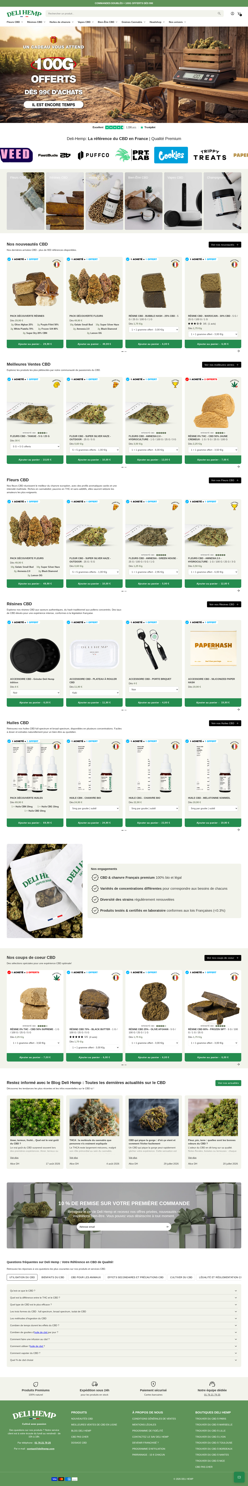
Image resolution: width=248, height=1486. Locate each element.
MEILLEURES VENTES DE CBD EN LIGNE (94, 1424)
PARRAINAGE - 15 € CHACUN (148, 1454)
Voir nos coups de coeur (220, 958)
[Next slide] (238, 201)
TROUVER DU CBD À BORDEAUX (213, 1448)
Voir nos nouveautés (222, 244)
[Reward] (239, 1477)
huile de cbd (41, 1332)
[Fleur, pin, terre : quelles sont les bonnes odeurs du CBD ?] (213, 1132)
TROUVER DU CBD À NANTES (212, 1454)
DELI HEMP (187, 1479)
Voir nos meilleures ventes (219, 364)
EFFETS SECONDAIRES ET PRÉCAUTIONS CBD (136, 1277)
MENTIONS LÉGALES (144, 1424)
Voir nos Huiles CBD (222, 723)
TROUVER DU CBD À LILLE (210, 1430)
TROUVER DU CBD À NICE (210, 1460)
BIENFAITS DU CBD (53, 1277)
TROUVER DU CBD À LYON (210, 1436)
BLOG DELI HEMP (81, 1430)
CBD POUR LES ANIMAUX (86, 1277)
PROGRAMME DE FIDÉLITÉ (147, 1430)
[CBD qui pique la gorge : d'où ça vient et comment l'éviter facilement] (153, 1132)
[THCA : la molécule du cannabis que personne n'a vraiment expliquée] (94, 1132)
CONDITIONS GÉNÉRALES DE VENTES (154, 1418)
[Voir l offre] (124, 75)
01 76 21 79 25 (212, 1394)
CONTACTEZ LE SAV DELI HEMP (150, 1436)
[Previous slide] (10, 201)
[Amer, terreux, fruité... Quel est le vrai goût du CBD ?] (35, 1132)
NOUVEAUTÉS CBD (82, 1418)
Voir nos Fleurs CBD (222, 480)
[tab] (121, 121)
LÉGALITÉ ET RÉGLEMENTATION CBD (221, 1277)
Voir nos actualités (228, 1083)
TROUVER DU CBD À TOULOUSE (213, 1442)
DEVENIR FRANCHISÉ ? (145, 1442)
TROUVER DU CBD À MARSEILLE (213, 1424)
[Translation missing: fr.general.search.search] (219, 13)
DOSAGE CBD (79, 1442)
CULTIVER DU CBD (181, 1277)
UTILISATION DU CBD (22, 1277)
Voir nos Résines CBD (221, 604)
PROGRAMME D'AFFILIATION (148, 1448)
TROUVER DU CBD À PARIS (210, 1418)
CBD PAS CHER (79, 1436)
